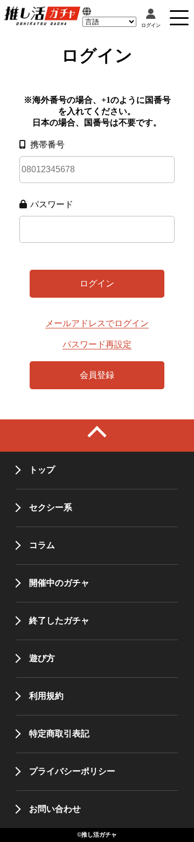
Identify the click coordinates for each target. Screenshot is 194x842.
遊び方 (42, 658)
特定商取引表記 (59, 733)
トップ (42, 469)
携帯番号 (47, 144)
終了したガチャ (59, 620)
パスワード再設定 (97, 344)
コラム (42, 545)
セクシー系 (50, 507)
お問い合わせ (55, 808)
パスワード (51, 204)
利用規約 (46, 695)
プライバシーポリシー (72, 771)
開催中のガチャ (59, 582)
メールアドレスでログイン (97, 323)
